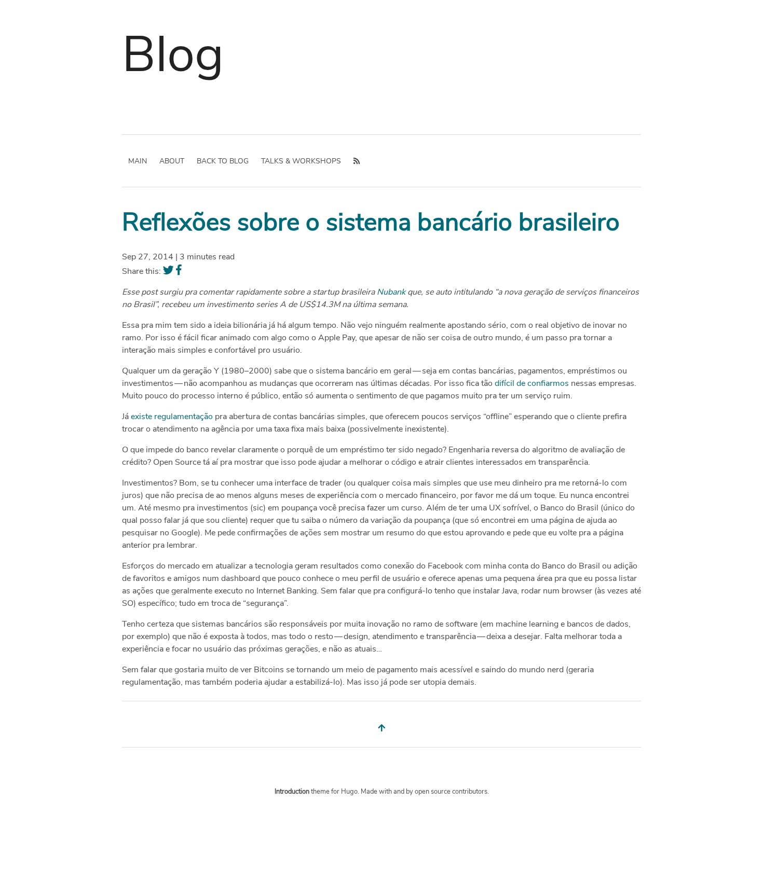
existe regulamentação (172, 416)
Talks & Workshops (301, 161)
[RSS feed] (356, 160)
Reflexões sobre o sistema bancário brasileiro (371, 222)
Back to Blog (223, 161)
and (399, 791)
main (137, 161)
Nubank (391, 292)
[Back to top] (381, 728)
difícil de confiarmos (532, 383)
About (171, 161)
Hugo (349, 791)
